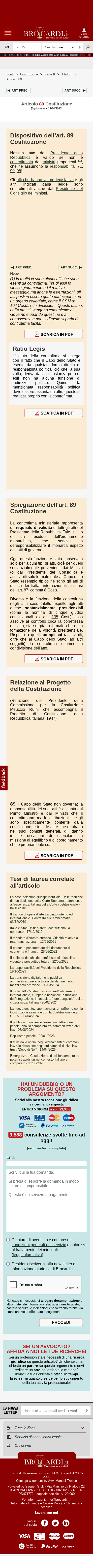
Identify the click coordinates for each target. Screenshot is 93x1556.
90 (12, 171)
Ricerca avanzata (88, 47)
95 (19, 171)
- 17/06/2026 (44, 1059)
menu (8, 33)
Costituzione (29, 74)
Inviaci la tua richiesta (32, 1374)
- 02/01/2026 (32, 1036)
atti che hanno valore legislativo (45, 180)
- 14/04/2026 (45, 1045)
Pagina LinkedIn (65, 1521)
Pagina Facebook (44, 1521)
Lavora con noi (46, 1513)
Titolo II (67, 74)
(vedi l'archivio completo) (46, 1148)
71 (79, 166)
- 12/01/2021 (44, 939)
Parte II (49, 74)
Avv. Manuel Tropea (62, 1481)
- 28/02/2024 (46, 996)
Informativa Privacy (25, 1503)
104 (13, 305)
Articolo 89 (14, 79)
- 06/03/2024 (42, 981)
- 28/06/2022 (40, 949)
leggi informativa (27, 1255)
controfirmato (21, 162)
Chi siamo (73, 1503)
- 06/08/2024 (45, 1026)
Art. (20, 90)
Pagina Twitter (55, 1521)
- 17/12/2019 (40, 930)
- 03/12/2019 (41, 918)
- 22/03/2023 (42, 959)
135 (55, 617)
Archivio (46, 1507)
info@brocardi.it (58, 1499)
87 (26, 590)
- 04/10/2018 (46, 902)
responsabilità (62, 166)
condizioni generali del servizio (39, 1245)
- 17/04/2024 (46, 1012)
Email (11, 1157)
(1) (80, 160)
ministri (49, 162)
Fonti (10, 74)
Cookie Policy (53, 1503)
